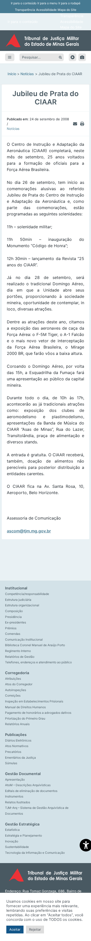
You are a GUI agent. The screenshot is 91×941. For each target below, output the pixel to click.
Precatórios (13, 752)
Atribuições (13, 678)
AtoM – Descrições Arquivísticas (28, 785)
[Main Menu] (9, 57)
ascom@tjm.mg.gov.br (29, 530)
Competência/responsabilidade (27, 594)
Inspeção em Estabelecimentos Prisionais (34, 701)
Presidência (13, 617)
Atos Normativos (16, 746)
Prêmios (10, 628)
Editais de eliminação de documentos (31, 791)
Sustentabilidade (17, 847)
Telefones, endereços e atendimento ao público (38, 662)
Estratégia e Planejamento (23, 835)
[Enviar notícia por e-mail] (75, 124)
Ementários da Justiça (20, 757)
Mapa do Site (67, 10)
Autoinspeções (15, 690)
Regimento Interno (18, 651)
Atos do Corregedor (18, 684)
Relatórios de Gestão (19, 657)
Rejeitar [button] (35, 929)
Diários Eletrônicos (18, 740)
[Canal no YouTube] (72, 57)
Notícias (13, 129)
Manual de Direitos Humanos (25, 707)
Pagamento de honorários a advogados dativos (38, 713)
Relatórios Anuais (17, 724)
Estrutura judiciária (18, 600)
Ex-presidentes (15, 622)
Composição (14, 611)
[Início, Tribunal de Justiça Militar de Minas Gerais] (45, 40)
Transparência (25, 10)
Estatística (12, 830)
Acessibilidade (46, 10)
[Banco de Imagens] (82, 57)
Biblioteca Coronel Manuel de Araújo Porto (35, 645)
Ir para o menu (47, 3)
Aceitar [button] (14, 929)
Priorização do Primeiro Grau (25, 718)
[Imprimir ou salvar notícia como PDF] (82, 124)
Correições (12, 695)
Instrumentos (14, 796)
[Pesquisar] (60, 57)
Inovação (11, 841)
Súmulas (11, 763)
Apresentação (15, 779)
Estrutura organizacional (22, 605)
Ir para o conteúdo (23, 3)
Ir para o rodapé (69, 3)
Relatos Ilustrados (17, 802)
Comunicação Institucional (24, 639)
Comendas (12, 634)
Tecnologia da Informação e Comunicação (35, 852)
